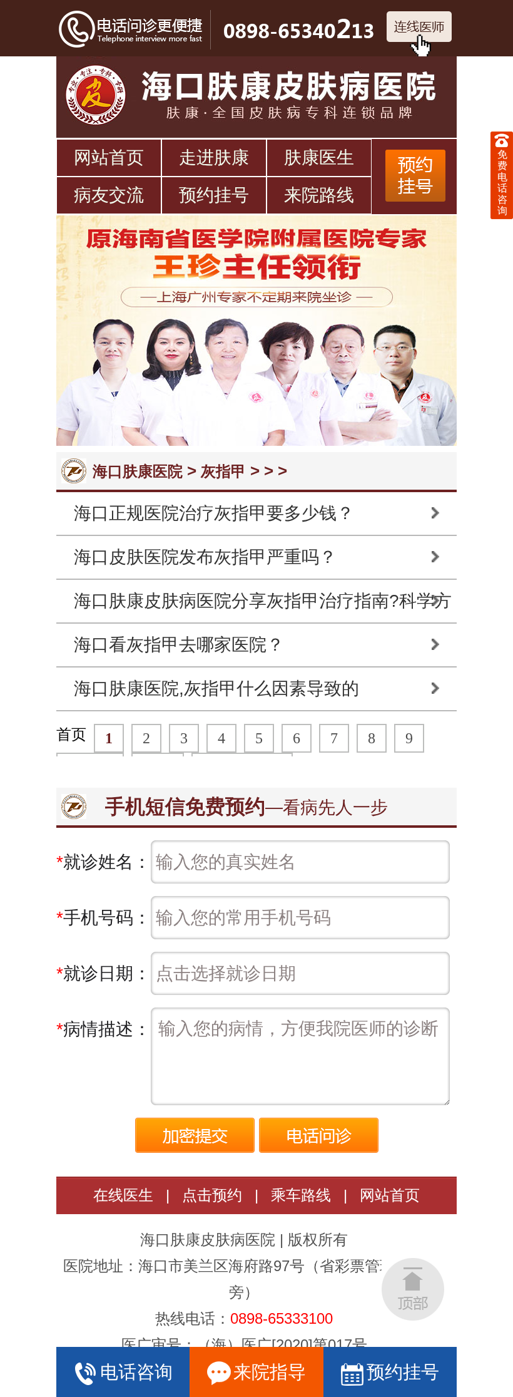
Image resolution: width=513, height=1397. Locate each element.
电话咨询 (136, 1372)
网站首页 (109, 157)
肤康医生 (319, 157)
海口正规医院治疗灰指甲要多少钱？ (214, 513)
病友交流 (109, 195)
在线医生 (123, 1195)
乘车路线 (301, 1195)
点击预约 (212, 1195)
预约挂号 (214, 195)
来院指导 (269, 1372)
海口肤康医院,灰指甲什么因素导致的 (216, 688)
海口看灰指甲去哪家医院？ (179, 644)
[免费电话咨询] (501, 139)
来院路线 (319, 195)
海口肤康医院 (138, 471)
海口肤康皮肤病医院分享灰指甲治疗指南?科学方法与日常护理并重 (263, 607)
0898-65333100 (281, 1318)
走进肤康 (214, 157)
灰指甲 (223, 471)
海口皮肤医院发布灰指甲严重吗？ (205, 557)
